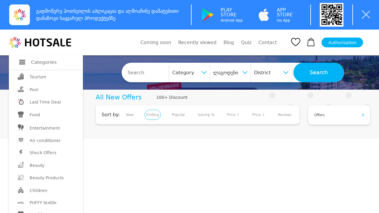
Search (319, 72)
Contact (267, 42)
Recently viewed (197, 42)
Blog (229, 42)
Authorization (342, 42)
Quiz (246, 42)
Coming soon (155, 42)
